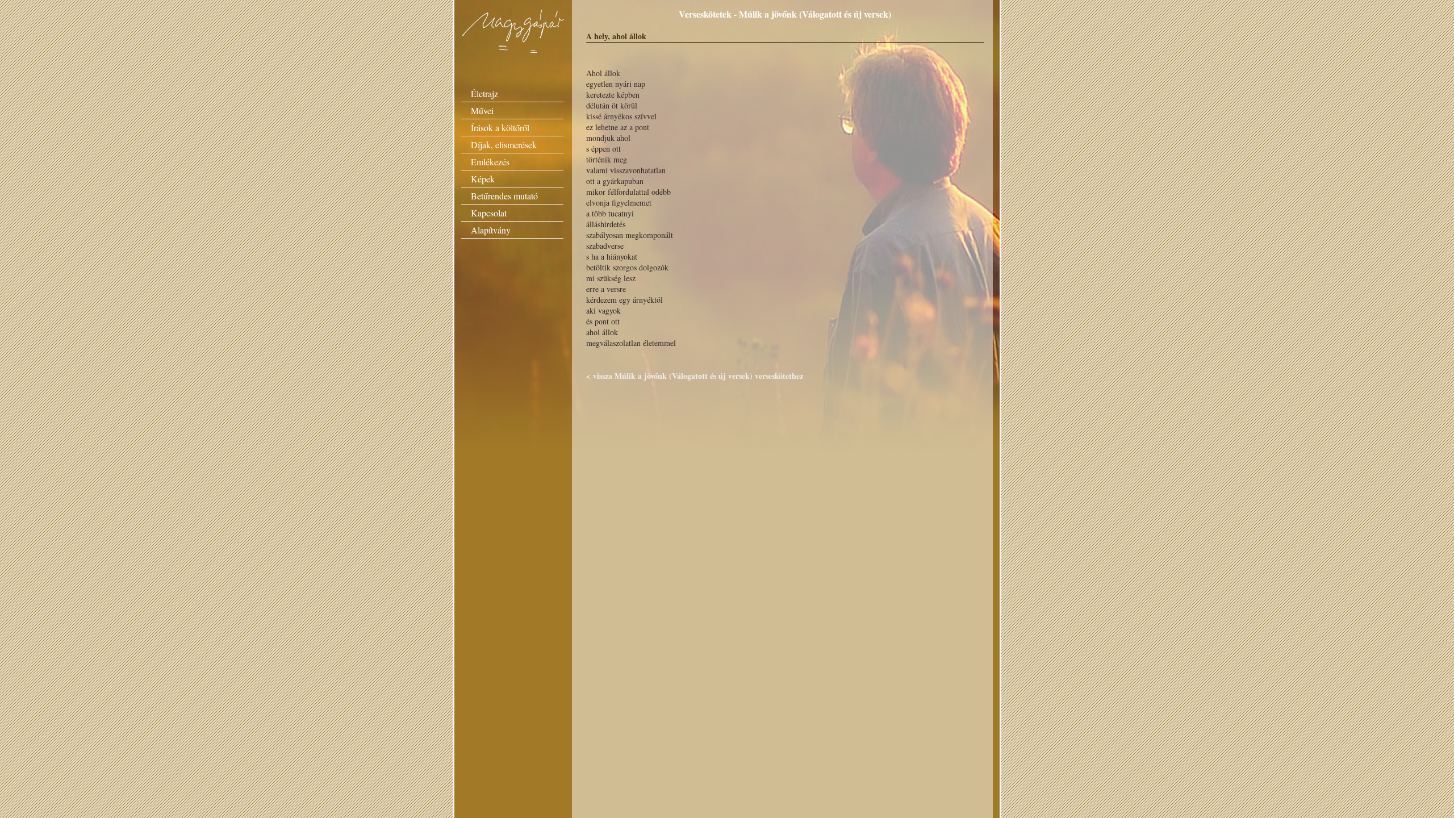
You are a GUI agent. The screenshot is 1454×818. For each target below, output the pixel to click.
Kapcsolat (489, 213)
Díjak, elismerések (504, 145)
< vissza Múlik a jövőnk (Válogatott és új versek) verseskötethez (694, 376)
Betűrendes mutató (504, 196)
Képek (483, 179)
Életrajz (484, 93)
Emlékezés (490, 162)
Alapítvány (491, 230)
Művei (482, 110)
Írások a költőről (500, 127)
